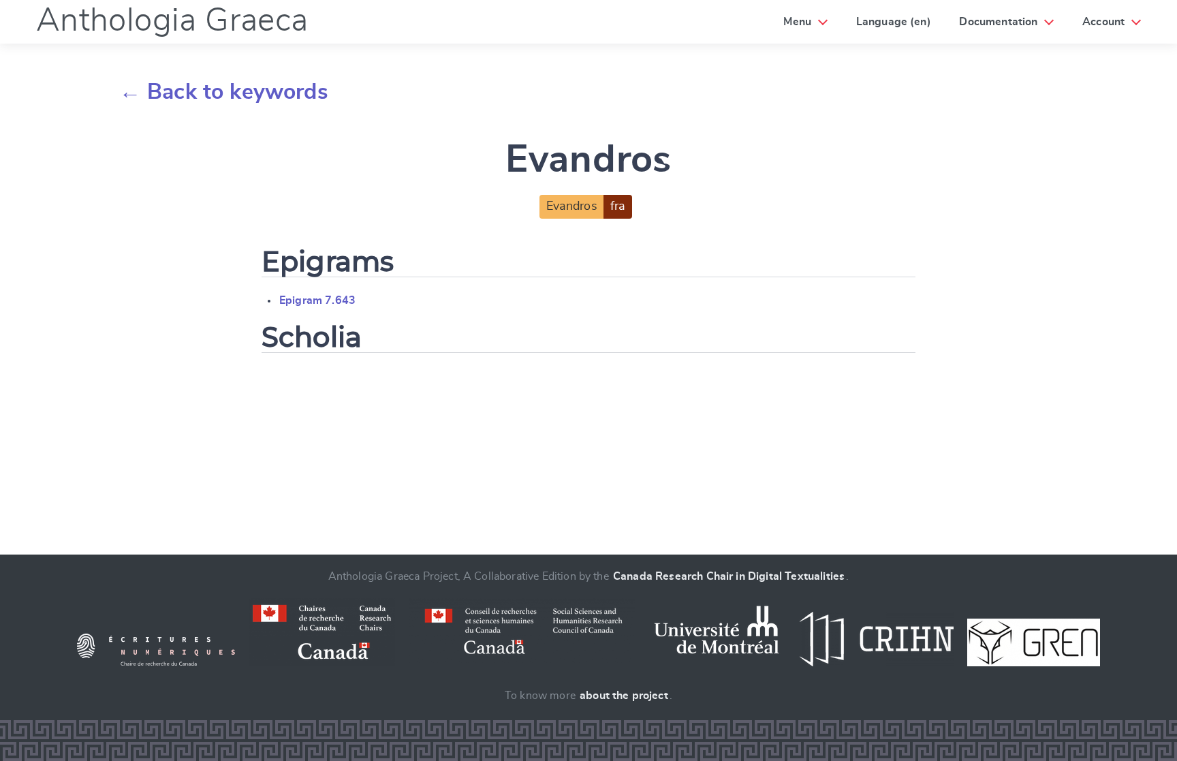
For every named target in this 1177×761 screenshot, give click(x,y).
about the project (624, 695)
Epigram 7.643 (317, 300)
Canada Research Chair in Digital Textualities (729, 576)
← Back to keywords (223, 92)
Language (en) (893, 21)
